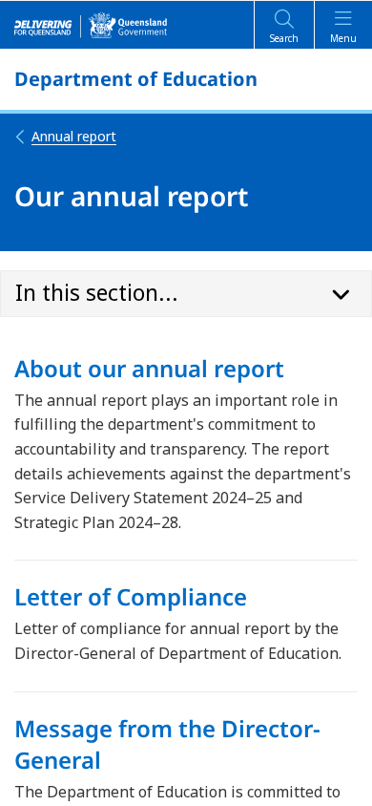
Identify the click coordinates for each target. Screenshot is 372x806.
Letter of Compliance (130, 596)
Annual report (73, 136)
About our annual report (149, 368)
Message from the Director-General (167, 743)
